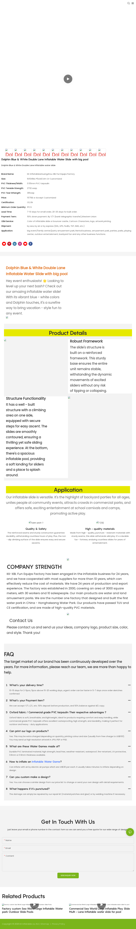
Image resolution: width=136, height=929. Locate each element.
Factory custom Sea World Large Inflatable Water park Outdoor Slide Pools (32, 910)
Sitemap (45, 923)
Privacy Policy (58, 923)
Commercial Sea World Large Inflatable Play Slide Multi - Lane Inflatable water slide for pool (99, 910)
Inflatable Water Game (46, 761)
